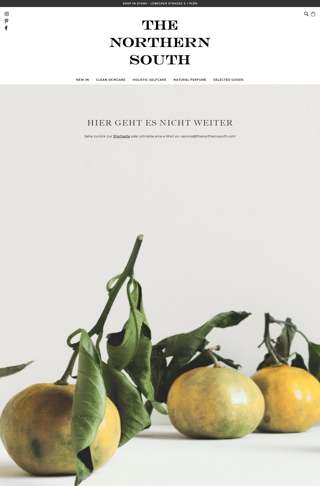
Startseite (121, 136)
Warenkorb (313, 21)
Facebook (7, 28)
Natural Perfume (190, 79)
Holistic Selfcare (150, 79)
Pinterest (7, 21)
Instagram (7, 14)
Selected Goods (228, 79)
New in (82, 79)
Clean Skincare (111, 79)
